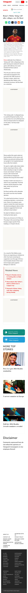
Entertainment (18, 553)
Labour (5, 572)
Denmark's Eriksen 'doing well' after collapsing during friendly (14, 290)
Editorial (5, 561)
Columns (5, 558)
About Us (6, 534)
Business (5, 556)
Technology (18, 572)
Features (17, 556)
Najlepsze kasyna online (8, 543)
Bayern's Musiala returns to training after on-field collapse (14, 277)
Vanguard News (7, 2)
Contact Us (6, 537)
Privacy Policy (19, 537)
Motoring (5, 577)
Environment (18, 555)
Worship (17, 584)
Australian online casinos (19, 543)
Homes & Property (19, 561)
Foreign (17, 558)
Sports (5, 10)
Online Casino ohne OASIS (7, 539)
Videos (16, 579)
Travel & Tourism (19, 577)
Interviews (5, 571)
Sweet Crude (18, 571)
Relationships (6, 581)
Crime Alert (6, 560)
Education (5, 565)
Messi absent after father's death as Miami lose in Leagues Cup (14, 283)
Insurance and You (19, 565)
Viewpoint (17, 581)
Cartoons (17, 576)
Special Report (6, 582)
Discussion (5, 563)
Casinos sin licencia (6, 546)
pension (17, 566)
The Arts (17, 574)
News (9, 5)
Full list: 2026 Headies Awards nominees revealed (12, 425)
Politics (21, 5)
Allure (5, 553)
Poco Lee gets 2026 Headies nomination (13, 369)
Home (4, 5)
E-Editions (15, 5)
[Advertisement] (14, 99)
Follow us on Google (17, 9)
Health (16, 560)
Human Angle (18, 563)
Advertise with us (19, 534)
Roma (5, 60)
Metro (4, 576)
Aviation (5, 555)
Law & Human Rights (8, 574)
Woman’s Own (18, 582)
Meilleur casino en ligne (19, 539)
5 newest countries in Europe (13, 396)
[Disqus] (14, 473)
